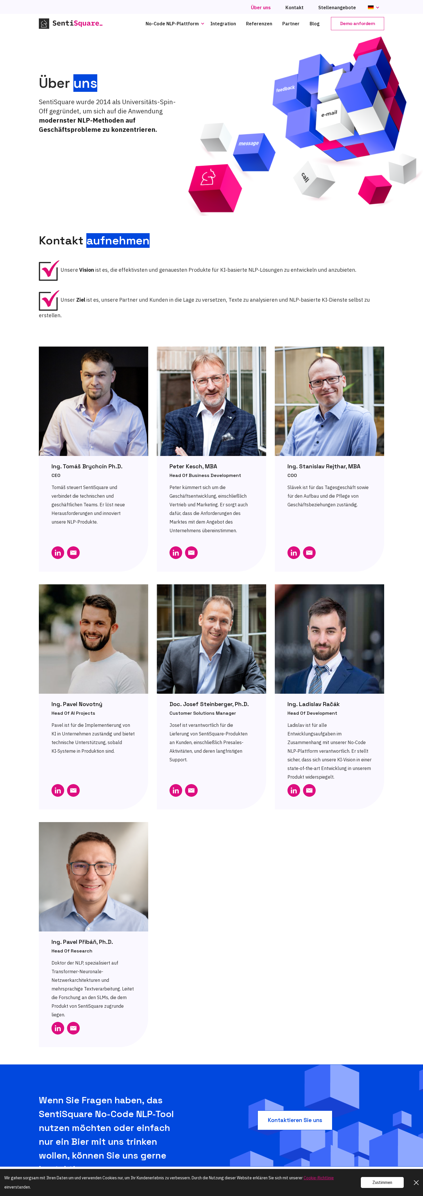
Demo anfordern (357, 23)
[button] (176, 23)
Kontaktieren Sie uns (295, 1120)
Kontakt (294, 7)
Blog (314, 23)
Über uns (261, 7)
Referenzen (259, 23)
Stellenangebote (337, 7)
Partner (291, 23)
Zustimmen (382, 1182)
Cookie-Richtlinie (319, 1177)
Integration (223, 23)
